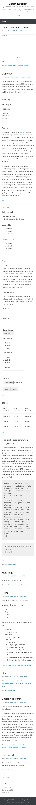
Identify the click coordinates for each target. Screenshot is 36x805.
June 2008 (5, 793)
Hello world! (8, 755)
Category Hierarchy (12, 698)
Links (4, 673)
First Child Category (13, 745)
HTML (5, 592)
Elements (7, 73)
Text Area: (6, 318)
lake (26, 65)
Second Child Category (19, 747)
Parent (10, 747)
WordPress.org (7, 683)
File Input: (6, 378)
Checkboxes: (7, 353)
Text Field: (6, 309)
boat (23, 65)
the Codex (15, 683)
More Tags (7, 572)
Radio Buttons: (8, 338)
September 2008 (7, 790)
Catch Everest (18, 3)
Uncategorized (12, 65)
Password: (6, 367)
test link (22, 132)
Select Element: (8, 330)
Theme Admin (24, 31)
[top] (3, 121)
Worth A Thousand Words (15, 27)
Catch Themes (25, 802)
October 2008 (6, 787)
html (23, 665)
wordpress (25, 584)
